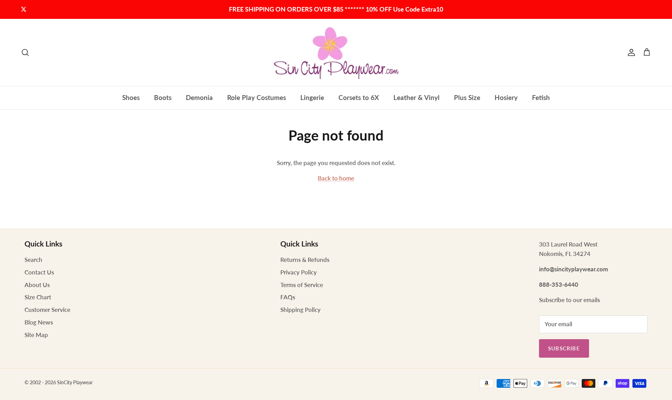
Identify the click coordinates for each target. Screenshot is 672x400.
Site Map (36, 334)
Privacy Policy (298, 272)
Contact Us (39, 272)
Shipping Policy (300, 309)
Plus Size (467, 97)
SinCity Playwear (75, 382)
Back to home (336, 178)
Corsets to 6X (358, 97)
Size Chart (37, 297)
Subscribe (564, 348)
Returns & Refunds (304, 259)
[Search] (25, 52)
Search (33, 259)
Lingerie (312, 97)
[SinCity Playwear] (336, 52)
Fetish (541, 97)
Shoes (131, 97)
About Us (37, 284)
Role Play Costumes (256, 97)
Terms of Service (301, 284)
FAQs (287, 297)
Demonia (199, 97)
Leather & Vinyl (416, 97)
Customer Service (47, 309)
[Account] (630, 52)
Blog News (38, 322)
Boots (163, 97)
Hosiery (506, 97)
